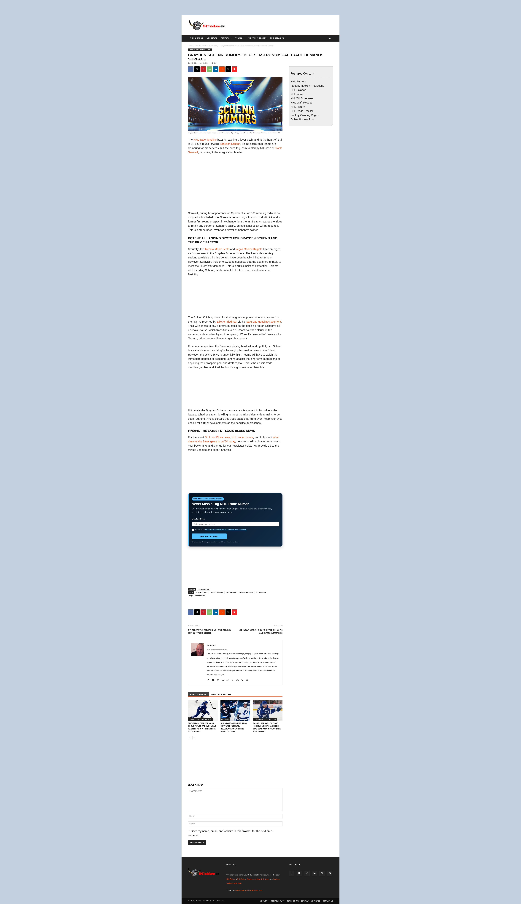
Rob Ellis (193, 63)
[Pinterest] (203, 69)
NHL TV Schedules (257, 38)
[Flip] (234, 69)
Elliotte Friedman (227, 321)
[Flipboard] (214, 681)
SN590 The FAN (203, 589)
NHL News (212, 38)
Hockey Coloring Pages (304, 115)
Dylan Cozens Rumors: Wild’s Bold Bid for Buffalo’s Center (209, 631)
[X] (197, 69)
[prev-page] (189, 737)
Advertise (315, 901)
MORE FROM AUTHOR (221, 694)
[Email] (228, 69)
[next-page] (194, 737)
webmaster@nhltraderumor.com (248, 890)
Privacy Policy (277, 901)
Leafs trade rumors (246, 592)
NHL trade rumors (242, 437)
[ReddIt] (222, 69)
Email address (198, 519)
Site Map (305, 901)
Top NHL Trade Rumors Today (206, 46)
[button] (329, 38)
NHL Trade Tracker (301, 110)
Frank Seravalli (231, 592)
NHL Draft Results (301, 102)
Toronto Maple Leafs (217, 249)
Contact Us (328, 901)
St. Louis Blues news (217, 437)
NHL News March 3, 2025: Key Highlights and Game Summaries (260, 631)
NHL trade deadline (205, 139)
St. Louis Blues (261, 592)
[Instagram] (219, 681)
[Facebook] (190, 69)
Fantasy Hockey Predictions (265, 719)
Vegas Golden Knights (249, 249)
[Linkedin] (215, 69)
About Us (264, 901)
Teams (238, 38)
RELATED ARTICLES (198, 694)
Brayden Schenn (230, 143)
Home (190, 46)
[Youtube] (238, 681)
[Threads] (248, 681)
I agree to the (221, 530)
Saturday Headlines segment (263, 321)
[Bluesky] (243, 681)
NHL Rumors (196, 38)
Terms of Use (293, 901)
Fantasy (225, 38)
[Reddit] (228, 681)
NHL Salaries (277, 38)
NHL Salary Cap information (248, 879)
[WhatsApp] (209, 69)
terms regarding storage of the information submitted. (226, 530)
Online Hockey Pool (302, 119)
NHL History (297, 106)
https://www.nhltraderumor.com (217, 649)
